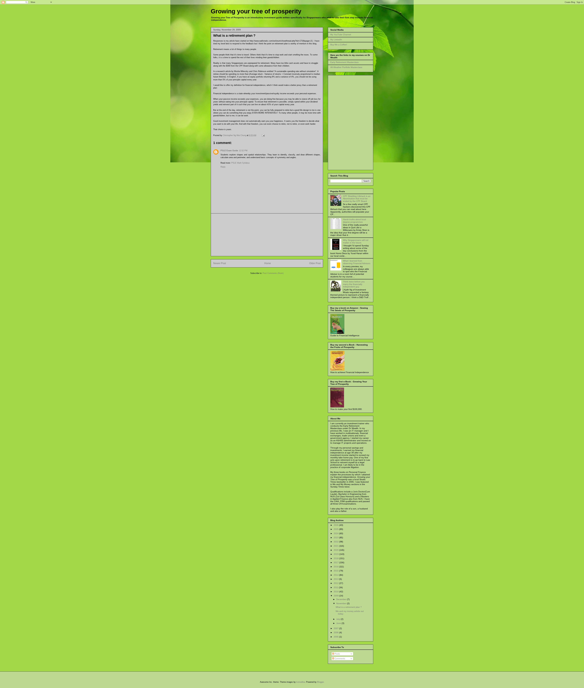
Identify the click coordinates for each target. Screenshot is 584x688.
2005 (336, 637)
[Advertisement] (267, 235)
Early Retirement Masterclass (344, 62)
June (339, 623)
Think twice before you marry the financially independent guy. (354, 284)
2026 (336, 525)
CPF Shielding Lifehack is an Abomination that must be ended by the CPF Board (356, 199)
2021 (336, 546)
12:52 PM (243, 150)
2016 (336, 566)
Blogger (320, 682)
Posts (337, 654)
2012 (336, 583)
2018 (336, 558)
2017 (336, 562)
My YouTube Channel (340, 34)
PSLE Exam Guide (229, 150)
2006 (336, 632)
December (341, 599)
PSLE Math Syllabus (240, 163)
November (341, 603)
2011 (336, 587)
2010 (336, 591)
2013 (336, 579)
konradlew (300, 682)
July (338, 619)
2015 (336, 570)
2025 (336, 529)
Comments (339, 658)
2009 (336, 595)
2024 (336, 533)
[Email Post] (263, 135)
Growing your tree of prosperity (256, 11)
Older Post (315, 263)
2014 (336, 575)
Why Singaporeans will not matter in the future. (355, 241)
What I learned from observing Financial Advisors (356, 262)
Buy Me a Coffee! (338, 44)
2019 (336, 554)
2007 (336, 628)
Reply (223, 167)
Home (267, 263)
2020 (336, 550)
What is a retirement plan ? (349, 607)
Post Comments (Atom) (273, 273)
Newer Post (219, 263)
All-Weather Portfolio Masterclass (346, 67)
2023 (336, 537)
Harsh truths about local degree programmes (354, 220)
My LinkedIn (336, 39)
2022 (336, 541)
